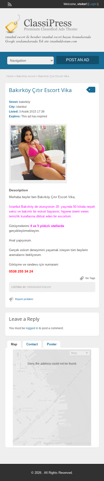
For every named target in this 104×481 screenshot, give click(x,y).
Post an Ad (77, 60)
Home (10, 76)
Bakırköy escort (25, 76)
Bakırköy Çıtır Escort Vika (40, 90)
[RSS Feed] (9, 4)
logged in (32, 328)
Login (93, 4)
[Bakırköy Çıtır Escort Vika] (38, 153)
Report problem (24, 299)
